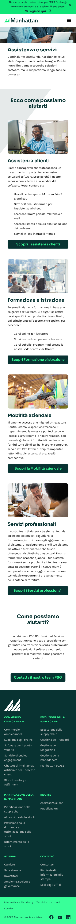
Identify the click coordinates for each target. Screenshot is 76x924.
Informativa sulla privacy (18, 902)
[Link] (51, 917)
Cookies (9, 908)
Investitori (11, 876)
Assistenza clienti (52, 803)
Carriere (9, 864)
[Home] (21, 20)
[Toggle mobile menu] (69, 20)
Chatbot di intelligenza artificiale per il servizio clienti (19, 770)
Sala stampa (12, 870)
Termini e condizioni (48, 902)
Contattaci (47, 864)
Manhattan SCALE (52, 765)
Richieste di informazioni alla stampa (51, 874)
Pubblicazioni (49, 808)
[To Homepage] (12, 705)
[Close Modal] (70, 4)
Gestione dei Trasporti (54, 740)
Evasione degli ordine (18, 740)
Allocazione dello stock (19, 817)
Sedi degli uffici (50, 885)
